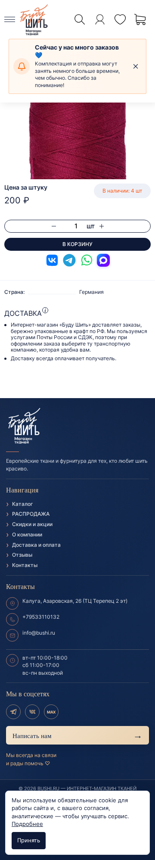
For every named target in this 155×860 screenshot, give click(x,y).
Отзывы (22, 555)
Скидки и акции (32, 524)
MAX (51, 712)
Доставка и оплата (36, 545)
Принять (28, 840)
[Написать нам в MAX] (103, 260)
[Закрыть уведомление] (136, 66)
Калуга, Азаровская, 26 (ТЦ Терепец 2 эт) (74, 601)
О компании (27, 534)
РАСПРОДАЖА (31, 514)
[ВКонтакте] (32, 711)
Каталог (22, 504)
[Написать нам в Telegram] (69, 260)
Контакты (24, 565)
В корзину (77, 244)
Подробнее (27, 823)
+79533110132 (40, 617)
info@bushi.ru (38, 632)
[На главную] (77, 426)
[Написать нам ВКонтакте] (52, 260)
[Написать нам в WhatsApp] (86, 260)
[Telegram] (13, 711)
